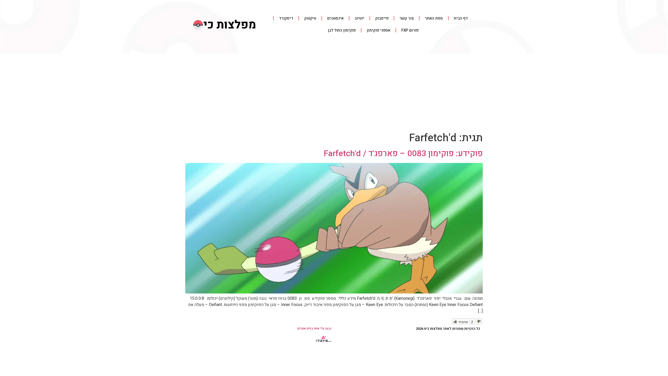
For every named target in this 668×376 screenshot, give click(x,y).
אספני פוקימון (378, 30)
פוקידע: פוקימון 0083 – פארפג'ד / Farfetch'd (403, 153)
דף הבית (461, 18)
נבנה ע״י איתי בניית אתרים (314, 328)
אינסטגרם (335, 18)
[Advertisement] (334, 92)
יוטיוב (359, 18)
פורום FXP (410, 30)
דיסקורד (286, 18)
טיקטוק (310, 18)
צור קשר (406, 18)
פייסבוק (382, 18)
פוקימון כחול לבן (342, 30)
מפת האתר (434, 18)
